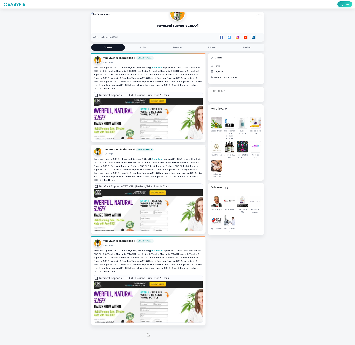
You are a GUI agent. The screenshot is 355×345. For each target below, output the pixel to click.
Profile (143, 47)
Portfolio (247, 47)
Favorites (177, 47)
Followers (212, 47)
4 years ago (108, 62)
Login (344, 4)
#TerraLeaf (157, 67)
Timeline (108, 47)
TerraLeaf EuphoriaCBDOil (119, 58)
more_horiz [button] (201, 58)
